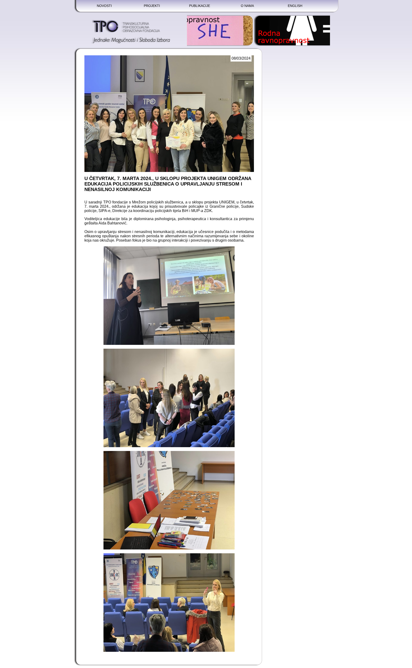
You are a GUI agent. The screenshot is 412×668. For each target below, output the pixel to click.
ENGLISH (295, 6)
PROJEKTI (152, 6)
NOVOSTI (104, 6)
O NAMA (247, 6)
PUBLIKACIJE (199, 6)
